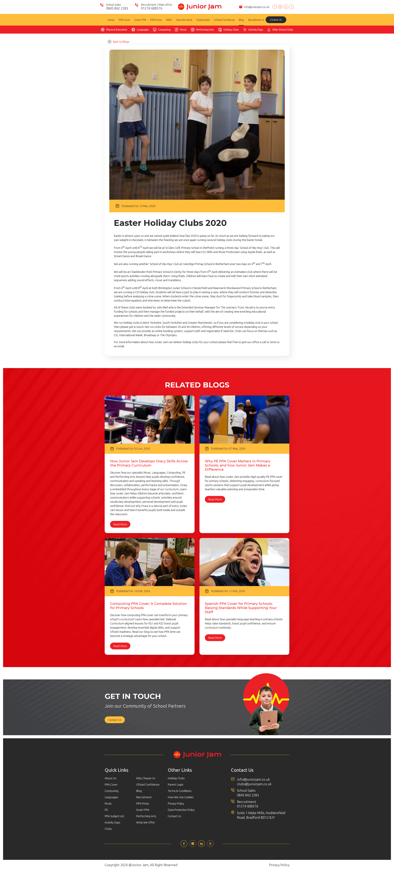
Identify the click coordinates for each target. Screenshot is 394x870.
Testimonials (203, 19)
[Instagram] (280, 7)
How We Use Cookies (181, 797)
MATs (169, 19)
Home (111, 19)
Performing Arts (205, 29)
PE (106, 809)
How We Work (184, 19)
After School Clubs (282, 29)
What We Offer (145, 822)
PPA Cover (124, 19)
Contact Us (276, 19)
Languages (143, 29)
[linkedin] (201, 846)
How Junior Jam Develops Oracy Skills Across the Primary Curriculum (149, 463)
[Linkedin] (285, 7)
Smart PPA (140, 19)
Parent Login (175, 784)
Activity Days (255, 29)
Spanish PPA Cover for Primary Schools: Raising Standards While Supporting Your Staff (241, 608)
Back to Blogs (121, 41)
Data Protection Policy (181, 809)
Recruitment (254, 19)
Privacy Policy (176, 803)
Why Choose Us (145, 778)
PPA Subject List (114, 816)
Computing (164, 29)
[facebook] (184, 846)
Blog (241, 19)
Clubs (108, 828)
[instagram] (192, 846)
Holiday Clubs (231, 29)
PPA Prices (156, 19)
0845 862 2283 (248, 795)
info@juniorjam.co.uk (256, 6)
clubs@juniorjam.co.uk (254, 784)
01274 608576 (247, 806)
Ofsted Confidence (224, 19)
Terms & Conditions (179, 790)
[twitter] (210, 846)
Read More (120, 524)
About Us (110, 778)
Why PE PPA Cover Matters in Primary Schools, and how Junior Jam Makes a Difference (237, 465)
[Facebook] (274, 7)
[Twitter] (291, 7)
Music (183, 29)
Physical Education (116, 29)
